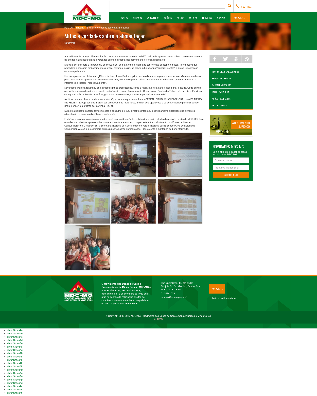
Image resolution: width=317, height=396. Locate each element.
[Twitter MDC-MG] (225, 59)
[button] (240, 17)
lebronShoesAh (15, 353)
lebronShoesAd (15, 340)
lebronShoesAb (15, 333)
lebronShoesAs (14, 389)
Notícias (193, 17)
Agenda (180, 17)
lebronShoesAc (14, 336)
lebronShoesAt (14, 392)
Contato (221, 17)
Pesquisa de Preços (221, 78)
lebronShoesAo (15, 376)
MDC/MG (126, 17)
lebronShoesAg (15, 350)
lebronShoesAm (15, 369)
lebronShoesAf (14, 346)
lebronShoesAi (14, 356)
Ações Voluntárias (221, 98)
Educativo (207, 17)
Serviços (137, 17)
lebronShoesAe (15, 343)
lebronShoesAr (14, 386)
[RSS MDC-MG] (247, 59)
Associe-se (217, 288)
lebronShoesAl (14, 366)
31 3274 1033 (246, 6)
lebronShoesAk (14, 363)
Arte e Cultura (219, 105)
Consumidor (153, 17)
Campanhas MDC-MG (221, 85)
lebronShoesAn (15, 373)
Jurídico (168, 17)
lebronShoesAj (14, 359)
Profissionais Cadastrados (225, 71)
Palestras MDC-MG (221, 92)
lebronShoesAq (15, 382)
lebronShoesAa (15, 330)
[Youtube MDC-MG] (236, 59)
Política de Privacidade (224, 298)
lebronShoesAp (15, 379)
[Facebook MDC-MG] (214, 59)
